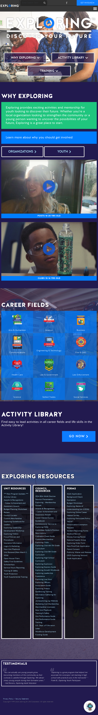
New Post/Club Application (78, 546)
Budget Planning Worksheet (15, 509)
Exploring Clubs (42, 542)
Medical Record (73, 534)
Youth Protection (11, 574)
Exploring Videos (11, 534)
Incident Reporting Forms (77, 531)
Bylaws (7, 512)
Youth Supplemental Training (15, 577)
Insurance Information (13, 543)
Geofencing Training (43, 592)
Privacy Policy (8, 699)
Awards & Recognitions (13, 500)
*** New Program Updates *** (16, 494)
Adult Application (74, 494)
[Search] (44, 3)
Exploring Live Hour (43, 579)
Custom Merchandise (13, 518)
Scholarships (9, 565)
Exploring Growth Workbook (47, 570)
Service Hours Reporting (14, 568)
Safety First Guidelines (13, 562)
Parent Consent (73, 549)
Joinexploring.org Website (46, 601)
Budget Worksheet (74, 503)
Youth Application (74, 558)
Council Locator (10, 515)
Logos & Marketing (12, 546)
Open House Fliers (12, 558)
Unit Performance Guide (45, 616)
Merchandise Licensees (45, 607)
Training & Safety (11, 571)
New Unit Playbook (12, 549)
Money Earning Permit (76, 537)
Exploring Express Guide (45, 567)
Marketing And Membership (47, 604)
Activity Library (10, 497)
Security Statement (22, 699)
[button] (95, 9)
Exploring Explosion (43, 564)
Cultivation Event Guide (45, 536)
